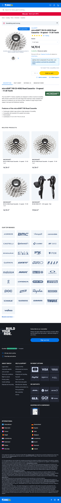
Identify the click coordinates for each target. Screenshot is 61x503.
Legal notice (5, 366)
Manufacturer (39, 83)
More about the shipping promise (51, 480)
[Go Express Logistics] (44, 398)
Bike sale (25, 14)
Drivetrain (17, 17)
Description (7, 83)
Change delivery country (31, 463)
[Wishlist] (50, 5)
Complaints (18, 371)
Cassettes (23, 17)
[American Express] (54, 369)
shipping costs (31, 454)
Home (3, 17)
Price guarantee (19, 389)
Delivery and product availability (22, 387)
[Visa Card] (44, 369)
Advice (17, 394)
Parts (12, 17)
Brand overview (7, 317)
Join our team (5, 371)
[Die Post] (54, 390)
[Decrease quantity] (33, 73)
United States (34, 56)
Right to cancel (6, 376)
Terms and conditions (7, 374)
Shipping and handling (21, 374)
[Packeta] (54, 398)
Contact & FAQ (19, 366)
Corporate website (7, 369)
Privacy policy (5, 379)
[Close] (57, 22)
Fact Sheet (17, 83)
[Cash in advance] (54, 377)
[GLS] (35, 398)
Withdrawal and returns (21, 369)
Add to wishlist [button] (43, 77)
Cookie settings (6, 382)
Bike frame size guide (21, 382)
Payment (17, 376)
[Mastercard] (35, 369)
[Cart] (58, 5)
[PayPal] (35, 377)
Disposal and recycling (8, 384)
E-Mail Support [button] (55, 77)
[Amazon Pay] (44, 377)
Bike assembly (19, 392)
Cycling (7, 17)
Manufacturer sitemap (21, 384)
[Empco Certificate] (35, 411)
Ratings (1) (27, 83)
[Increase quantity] (37, 73)
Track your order (19, 379)
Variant (33, 38)
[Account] (54, 5)
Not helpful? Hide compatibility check (50, 68)
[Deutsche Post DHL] (35, 390)
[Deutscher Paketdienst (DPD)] (44, 390)
